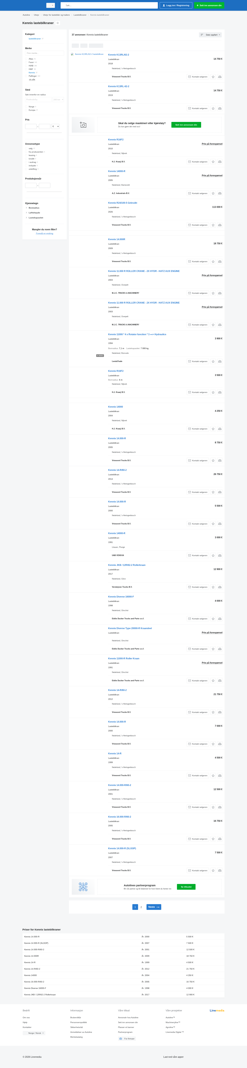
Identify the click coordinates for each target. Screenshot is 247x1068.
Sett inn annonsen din (186, 125)
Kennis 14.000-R (117, 438)
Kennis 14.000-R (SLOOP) (122, 848)
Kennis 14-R (114, 753)
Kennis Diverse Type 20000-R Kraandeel (130, 628)
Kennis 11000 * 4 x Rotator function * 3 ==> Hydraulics (137, 334)
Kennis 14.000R (116, 239)
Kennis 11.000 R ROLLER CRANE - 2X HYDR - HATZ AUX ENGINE (144, 271)
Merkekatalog (76, 1037)
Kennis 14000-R (116, 171)
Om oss (26, 1017)
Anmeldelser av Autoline (81, 1032)
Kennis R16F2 (116, 139)
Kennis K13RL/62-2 (118, 55)
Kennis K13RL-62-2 (118, 86)
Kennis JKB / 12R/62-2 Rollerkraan (127, 565)
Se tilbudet (186, 887)
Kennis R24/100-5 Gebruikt (122, 203)
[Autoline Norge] (33, 5)
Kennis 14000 (115, 407)
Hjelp (25, 1022)
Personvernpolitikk (78, 1022)
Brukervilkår (75, 1017)
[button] (213, 76)
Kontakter (27, 1027)
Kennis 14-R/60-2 (117, 470)
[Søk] (63, 5)
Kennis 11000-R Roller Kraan (123, 658)
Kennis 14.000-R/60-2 (119, 785)
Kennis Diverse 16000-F (121, 596)
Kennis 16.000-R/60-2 (119, 817)
